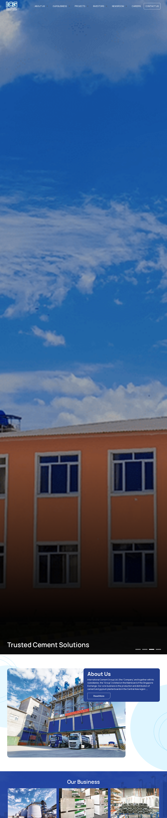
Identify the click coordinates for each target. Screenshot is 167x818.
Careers (136, 6)
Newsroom (118, 6)
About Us (40, 6)
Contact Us (152, 6)
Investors (98, 6)
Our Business (60, 6)
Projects (80, 6)
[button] (138, 649)
